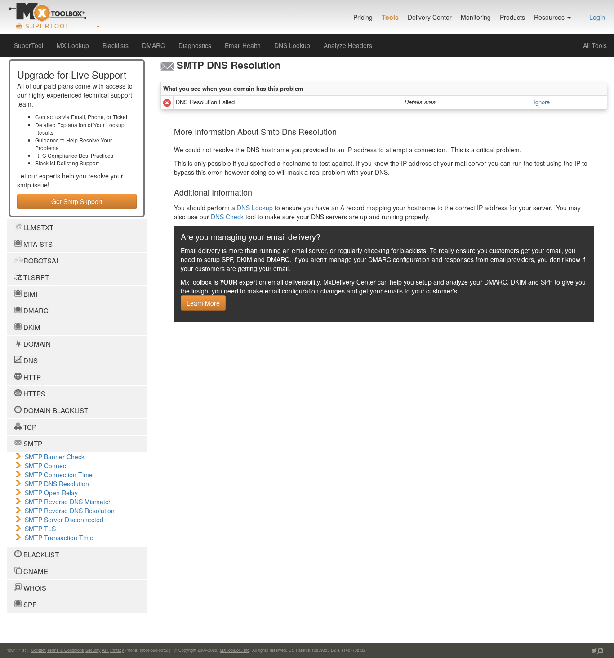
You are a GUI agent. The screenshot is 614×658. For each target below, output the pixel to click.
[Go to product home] (47, 11)
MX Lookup (73, 45)
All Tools (595, 45)
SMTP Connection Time (59, 474)
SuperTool (28, 45)
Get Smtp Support (76, 201)
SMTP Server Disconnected (64, 519)
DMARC (153, 45)
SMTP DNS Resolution (57, 483)
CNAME (35, 571)
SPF (29, 604)
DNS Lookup (292, 45)
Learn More (203, 302)
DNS (30, 360)
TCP (29, 426)
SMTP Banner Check (55, 456)
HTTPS (33, 393)
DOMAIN (36, 343)
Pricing (363, 17)
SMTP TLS (40, 528)
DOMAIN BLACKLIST (55, 410)
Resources (550, 17)
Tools (390, 17)
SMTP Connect (46, 465)
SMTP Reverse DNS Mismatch (68, 501)
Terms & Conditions (65, 650)
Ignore (542, 102)
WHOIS (34, 587)
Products (512, 17)
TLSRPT (35, 277)
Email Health (243, 45)
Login (597, 17)
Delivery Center (430, 17)
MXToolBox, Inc (234, 650)
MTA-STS (37, 244)
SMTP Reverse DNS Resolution (70, 510)
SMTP (32, 443)
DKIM (31, 327)
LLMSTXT (37, 227)
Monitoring (476, 17)
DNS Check (227, 216)
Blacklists (115, 45)
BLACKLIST (40, 554)
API (105, 650)
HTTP (31, 377)
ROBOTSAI (40, 260)
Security (93, 650)
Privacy (117, 650)
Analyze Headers (348, 45)
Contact (38, 650)
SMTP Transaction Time (59, 537)
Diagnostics (194, 45)
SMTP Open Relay (51, 492)
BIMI (29, 293)
